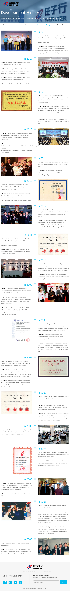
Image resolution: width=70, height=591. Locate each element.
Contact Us (60, 25)
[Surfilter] (11, 4)
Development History (43, 25)
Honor (26, 25)
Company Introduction (9, 25)
